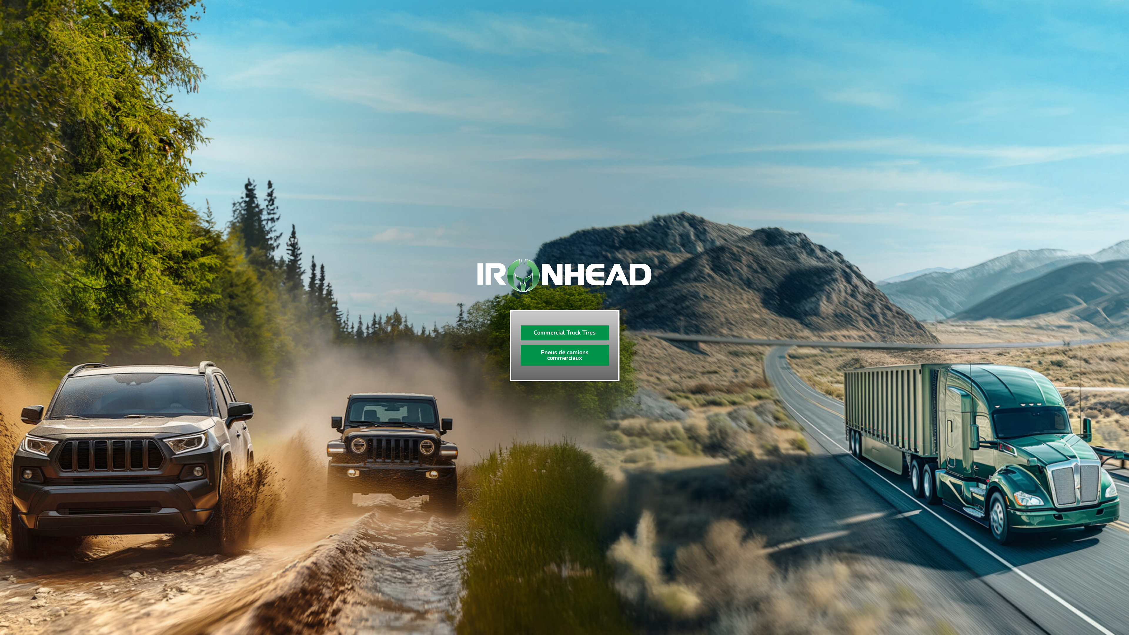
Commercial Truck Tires (565, 333)
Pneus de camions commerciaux (565, 355)
